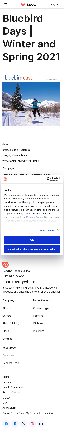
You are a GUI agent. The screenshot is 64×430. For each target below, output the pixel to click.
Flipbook (38, 323)
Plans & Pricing (10, 323)
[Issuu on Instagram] (32, 424)
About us (7, 308)
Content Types (41, 308)
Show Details (47, 230)
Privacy (6, 382)
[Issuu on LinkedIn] (15, 424)
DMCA (6, 397)
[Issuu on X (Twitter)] (23, 424)
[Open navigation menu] (5, 4)
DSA (4, 402)
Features (38, 315)
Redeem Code (10, 362)
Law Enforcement (12, 387)
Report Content (11, 392)
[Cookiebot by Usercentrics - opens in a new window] (46, 179)
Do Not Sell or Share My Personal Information (27, 413)
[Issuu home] (28, 4)
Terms (5, 376)
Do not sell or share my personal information (32, 248)
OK (32, 240)
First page (8, 168)
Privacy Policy (34, 217)
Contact (7, 338)
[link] (54, 4)
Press (5, 330)
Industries (38, 330)
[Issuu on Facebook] (6, 424)
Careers (6, 315)
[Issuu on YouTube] (41, 424)
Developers (8, 355)
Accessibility (9, 407)
